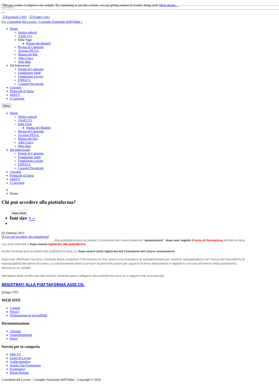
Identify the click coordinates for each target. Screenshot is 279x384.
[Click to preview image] (25, 236)
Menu (6, 105)
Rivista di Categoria (31, 131)
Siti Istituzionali (20, 149)
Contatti (15, 308)
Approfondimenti (21, 335)
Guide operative (20, 361)
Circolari (15, 172)
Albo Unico (25, 142)
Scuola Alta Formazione (25, 365)
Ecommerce (17, 369)
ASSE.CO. (25, 120)
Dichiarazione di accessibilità (28, 315)
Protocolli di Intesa (22, 175)
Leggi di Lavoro (20, 358)
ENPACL (24, 164)
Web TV (15, 354)
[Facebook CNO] (15, 17)
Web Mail (24, 146)
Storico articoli (27, 116)
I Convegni (17, 183)
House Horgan (19, 372)
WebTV (15, 179)
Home (14, 113)
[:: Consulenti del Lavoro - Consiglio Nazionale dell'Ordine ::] (42, 21)
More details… (169, 5)
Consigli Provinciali (31, 168)
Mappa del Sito (28, 138)
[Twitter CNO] (39, 17)
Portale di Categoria (31, 153)
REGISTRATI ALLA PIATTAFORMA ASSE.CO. (43, 284)
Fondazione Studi (29, 157)
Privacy (15, 311)
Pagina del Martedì (38, 127)
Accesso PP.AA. (28, 135)
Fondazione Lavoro (30, 161)
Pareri (13, 338)
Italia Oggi (25, 124)
